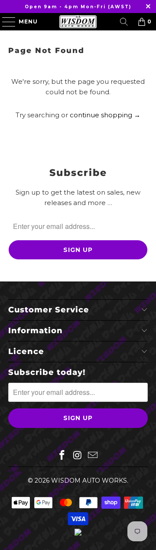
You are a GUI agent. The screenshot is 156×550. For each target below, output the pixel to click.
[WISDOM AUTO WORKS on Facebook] (61, 455)
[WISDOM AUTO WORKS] (78, 21)
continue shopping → (105, 115)
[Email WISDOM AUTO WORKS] (93, 455)
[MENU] (5, 21)
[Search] (124, 21)
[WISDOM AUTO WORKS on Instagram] (77, 455)
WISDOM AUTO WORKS (89, 480)
